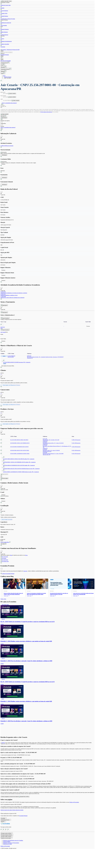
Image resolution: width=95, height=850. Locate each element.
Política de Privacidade (5, 846)
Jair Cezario (3, 332)
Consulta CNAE (4, 13)
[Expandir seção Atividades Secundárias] (1, 288)
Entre (2, 50)
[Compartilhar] (2, 122)
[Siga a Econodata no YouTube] (8, 830)
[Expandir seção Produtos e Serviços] (1, 414)
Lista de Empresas (4, 10)
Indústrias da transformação (6, 41)
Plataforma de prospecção (6, 22)
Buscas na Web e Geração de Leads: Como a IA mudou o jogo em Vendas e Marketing (13, 594)
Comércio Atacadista (5, 44)
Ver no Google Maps (5, 542)
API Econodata (4, 25)
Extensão (2, 7)
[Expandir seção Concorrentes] (1, 395)
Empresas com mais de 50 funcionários (11, 842)
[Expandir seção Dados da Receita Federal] (1, 192)
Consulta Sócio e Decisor (6, 18)
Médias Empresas (4, 32)
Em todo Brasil (5, 559)
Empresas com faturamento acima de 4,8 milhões (13, 840)
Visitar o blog (3, 598)
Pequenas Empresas (5, 29)
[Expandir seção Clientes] (1, 375)
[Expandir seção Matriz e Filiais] (1, 348)
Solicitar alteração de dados (17, 810)
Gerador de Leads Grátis (6, 5)
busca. (26, 555)
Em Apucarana (5, 556)
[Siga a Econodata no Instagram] (2, 830)
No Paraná (4, 558)
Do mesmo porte (5, 561)
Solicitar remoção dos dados (6, 810)
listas (11, 555)
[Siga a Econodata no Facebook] (6, 830)
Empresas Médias (6, 841)
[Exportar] (2, 125)
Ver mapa (3, 543)
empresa (3, 742)
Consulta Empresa (4, 16)
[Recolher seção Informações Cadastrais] (1, 136)
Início (4, 75)
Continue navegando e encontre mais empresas (10, 796)
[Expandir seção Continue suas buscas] (1, 551)
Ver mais (3, 115)
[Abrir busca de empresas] (2, 58)
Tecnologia (3, 46)
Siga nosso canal (5, 604)
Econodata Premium (23, 815)
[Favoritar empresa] (2, 119)
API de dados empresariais (46, 112)
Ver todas (13, 18)
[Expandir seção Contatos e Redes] (1, 486)
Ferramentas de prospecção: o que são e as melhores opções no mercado (59, 594)
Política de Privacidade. (74, 802)
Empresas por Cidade (7, 843)
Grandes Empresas (4, 34)
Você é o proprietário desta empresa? (9, 102)
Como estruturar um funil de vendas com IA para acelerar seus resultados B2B (83, 594)
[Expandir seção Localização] (1, 508)
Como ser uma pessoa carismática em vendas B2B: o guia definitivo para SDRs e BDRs (36, 594)
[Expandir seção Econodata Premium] (1, 568)
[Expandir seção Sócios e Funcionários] (1, 307)
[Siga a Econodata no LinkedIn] (4, 830)
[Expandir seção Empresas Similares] (1, 431)
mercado (25, 571)
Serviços (2, 38)
